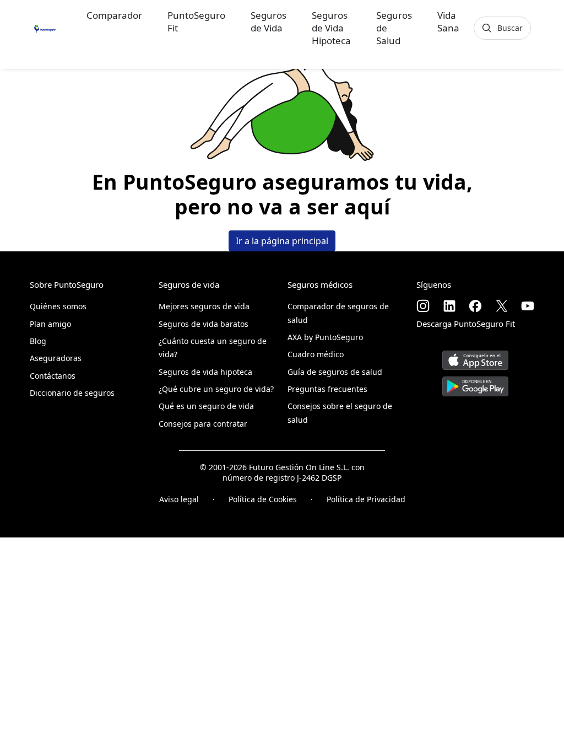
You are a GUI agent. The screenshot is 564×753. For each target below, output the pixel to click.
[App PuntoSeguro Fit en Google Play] (475, 382)
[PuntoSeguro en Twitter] (501, 306)
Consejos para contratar (203, 423)
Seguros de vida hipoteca (205, 372)
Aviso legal (179, 499)
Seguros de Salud (394, 28)
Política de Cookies (263, 499)
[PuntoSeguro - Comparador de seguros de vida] (45, 28)
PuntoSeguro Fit (196, 21)
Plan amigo (50, 324)
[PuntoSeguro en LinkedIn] (449, 306)
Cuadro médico (316, 354)
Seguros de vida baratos (203, 324)
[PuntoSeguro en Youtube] (527, 306)
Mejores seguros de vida (204, 306)
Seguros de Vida (268, 21)
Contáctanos (52, 375)
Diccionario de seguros (72, 393)
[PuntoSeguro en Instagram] (423, 306)
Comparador (114, 15)
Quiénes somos (58, 306)
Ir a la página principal (282, 241)
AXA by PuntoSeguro (325, 337)
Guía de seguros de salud (335, 372)
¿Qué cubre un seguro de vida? (216, 389)
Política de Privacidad (366, 499)
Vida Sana (448, 21)
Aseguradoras (56, 358)
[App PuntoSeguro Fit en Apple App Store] (475, 356)
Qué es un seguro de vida (206, 406)
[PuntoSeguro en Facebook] (475, 306)
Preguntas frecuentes (327, 389)
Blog (38, 341)
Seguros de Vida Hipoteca (331, 28)
